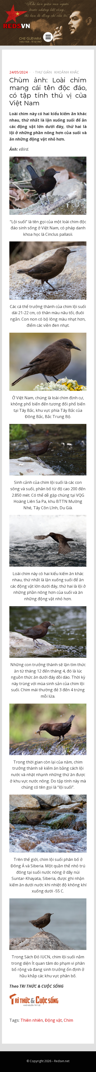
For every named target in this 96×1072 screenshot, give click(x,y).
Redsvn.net (61, 1061)
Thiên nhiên (31, 1020)
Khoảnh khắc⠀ (67, 72)
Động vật (53, 1020)
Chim (68, 1020)
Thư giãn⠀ (44, 72)
